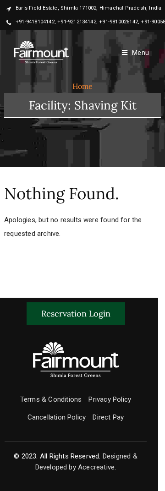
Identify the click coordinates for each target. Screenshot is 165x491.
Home (82, 86)
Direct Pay (108, 417)
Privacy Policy (109, 399)
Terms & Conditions (51, 399)
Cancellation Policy (57, 417)
